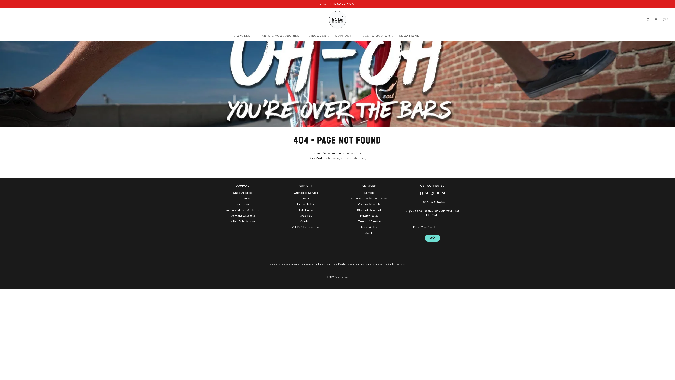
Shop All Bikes (242, 193)
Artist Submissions (242, 221)
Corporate (243, 198)
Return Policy (306, 204)
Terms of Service (369, 221)
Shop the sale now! (337, 3)
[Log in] (656, 19)
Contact (306, 221)
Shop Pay (305, 216)
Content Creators (242, 216)
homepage (335, 158)
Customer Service (306, 193)
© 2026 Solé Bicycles (337, 277)
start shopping (356, 158)
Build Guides (306, 210)
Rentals (369, 193)
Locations (242, 204)
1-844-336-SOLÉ (432, 202)
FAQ (306, 198)
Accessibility (369, 227)
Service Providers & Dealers (369, 198)
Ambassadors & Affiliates (242, 210)
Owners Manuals (369, 204)
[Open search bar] (648, 19)
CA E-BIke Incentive (305, 227)
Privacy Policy (369, 216)
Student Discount (369, 210)
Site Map (369, 233)
